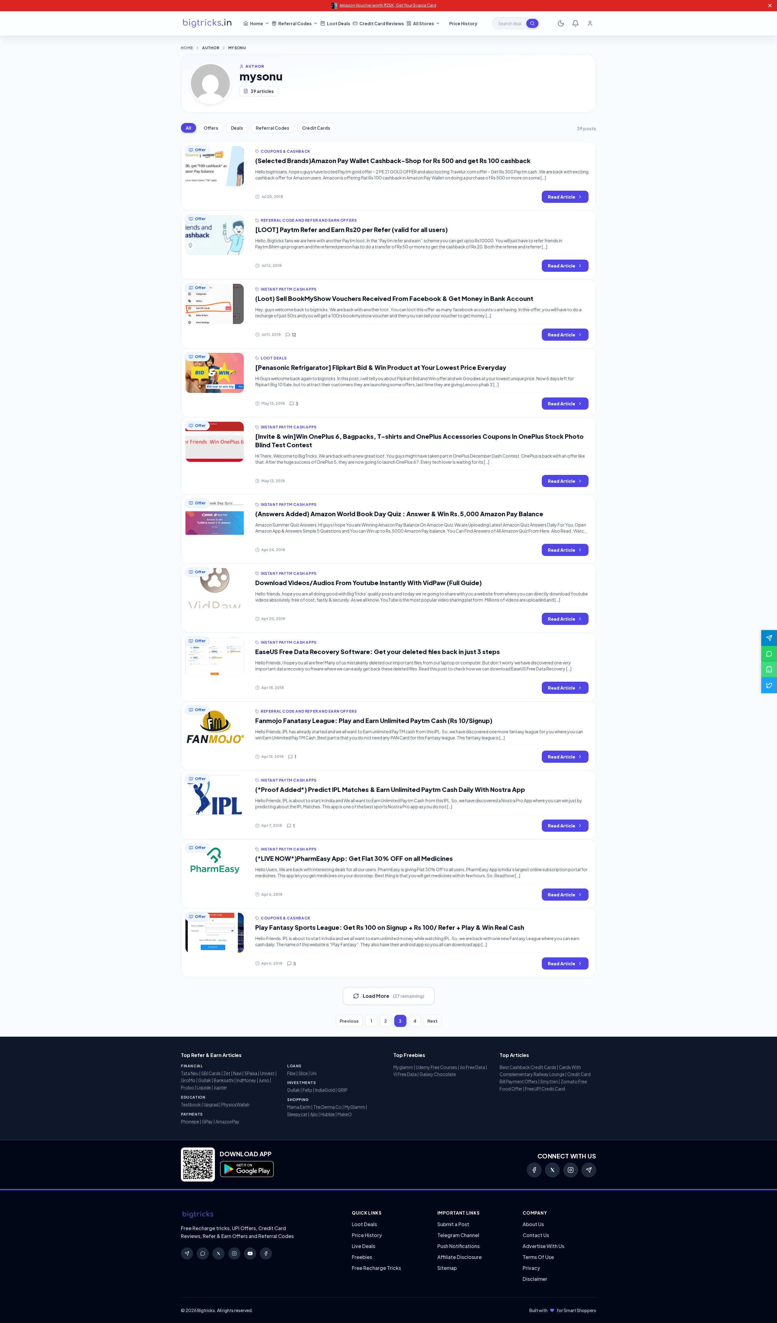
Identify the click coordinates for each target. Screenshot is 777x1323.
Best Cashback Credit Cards (528, 1067)
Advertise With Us (543, 1246)
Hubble (328, 1114)
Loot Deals (274, 358)
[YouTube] (250, 1253)
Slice (303, 1073)
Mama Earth (298, 1107)
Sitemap (447, 1268)
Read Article (561, 196)
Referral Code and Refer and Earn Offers (309, 220)
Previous (349, 1021)
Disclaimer (535, 1279)
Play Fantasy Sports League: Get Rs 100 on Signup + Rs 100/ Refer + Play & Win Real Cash (389, 927)
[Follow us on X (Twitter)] (769, 685)
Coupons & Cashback (285, 151)
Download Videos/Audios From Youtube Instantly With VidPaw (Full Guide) (368, 582)
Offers (211, 128)
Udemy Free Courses (436, 1067)
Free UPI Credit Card (545, 1088)
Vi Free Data (405, 1074)
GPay (207, 1121)
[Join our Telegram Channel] (769, 638)
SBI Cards (211, 1073)
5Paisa (250, 1073)
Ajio (314, 1114)
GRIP (343, 1090)
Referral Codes (272, 128)
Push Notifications (458, 1246)
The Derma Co (327, 1107)
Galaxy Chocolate (437, 1074)
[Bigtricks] (260, 1214)
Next (432, 1021)
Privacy (531, 1268)
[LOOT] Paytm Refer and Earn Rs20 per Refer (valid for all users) (351, 229)
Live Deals (363, 1246)
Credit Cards (316, 128)
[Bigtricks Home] (207, 23)
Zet (226, 1073)
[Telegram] (589, 1170)
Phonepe (190, 1121)
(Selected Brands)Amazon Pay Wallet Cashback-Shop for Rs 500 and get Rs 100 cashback (393, 160)
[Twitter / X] (552, 1170)
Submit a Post (453, 1224)
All (188, 128)
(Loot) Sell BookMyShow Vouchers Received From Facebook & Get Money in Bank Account (394, 298)
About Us (533, 1224)
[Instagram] (570, 1170)
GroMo (188, 1080)
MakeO (345, 1114)
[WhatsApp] (203, 1253)
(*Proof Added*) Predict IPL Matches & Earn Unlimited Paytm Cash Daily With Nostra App (390, 789)
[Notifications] (575, 23)
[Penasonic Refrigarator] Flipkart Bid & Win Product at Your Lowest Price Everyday (380, 367)
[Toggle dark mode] (561, 23)
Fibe (291, 1073)
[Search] (532, 23)
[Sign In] (590, 23)
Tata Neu (189, 1073)
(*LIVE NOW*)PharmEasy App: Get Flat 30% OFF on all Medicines (354, 858)
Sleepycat (297, 1114)
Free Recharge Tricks (376, 1268)
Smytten (549, 1081)
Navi (237, 1073)
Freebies (362, 1257)
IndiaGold (325, 1090)
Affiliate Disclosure (459, 1257)
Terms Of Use (538, 1257)
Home (187, 48)
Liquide (204, 1087)
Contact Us (536, 1235)
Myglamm (403, 1067)
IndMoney (246, 1080)
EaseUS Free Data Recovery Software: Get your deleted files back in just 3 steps (377, 651)
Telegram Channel (458, 1235)
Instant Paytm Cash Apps (289, 289)
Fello (307, 1090)
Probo (187, 1087)
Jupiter (220, 1087)
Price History (367, 1235)
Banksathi (224, 1080)
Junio (264, 1080)
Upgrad (211, 1104)
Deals (237, 128)
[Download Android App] (769, 669)
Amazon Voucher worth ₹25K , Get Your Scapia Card (388, 5)
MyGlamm (354, 1107)
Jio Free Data (472, 1067)
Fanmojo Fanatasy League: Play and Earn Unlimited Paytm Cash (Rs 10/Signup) (373, 720)
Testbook (191, 1104)
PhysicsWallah (235, 1104)
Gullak (204, 1080)
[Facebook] (534, 1170)
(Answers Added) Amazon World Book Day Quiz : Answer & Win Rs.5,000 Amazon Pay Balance (399, 513)
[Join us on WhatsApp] (769, 654)
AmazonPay (227, 1121)
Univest (267, 1073)
